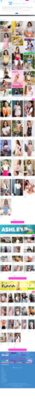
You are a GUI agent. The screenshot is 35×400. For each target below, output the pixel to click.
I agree (17, 13)
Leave (32, 13)
